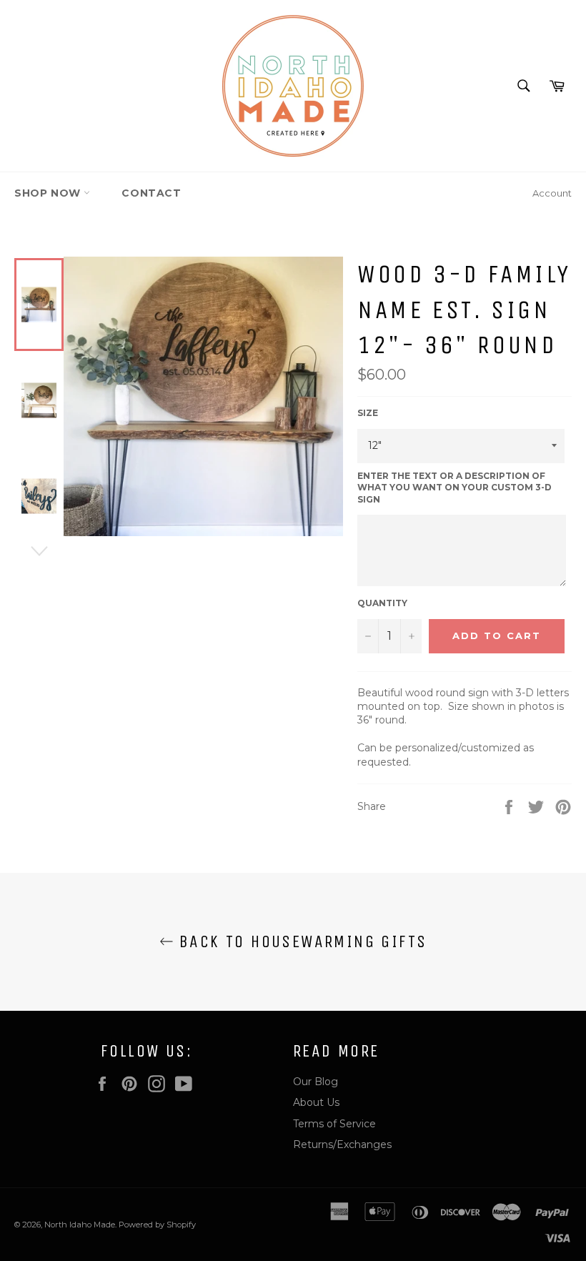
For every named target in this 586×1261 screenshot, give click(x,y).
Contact (151, 193)
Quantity (382, 603)
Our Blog (315, 1081)
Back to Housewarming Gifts (300, 941)
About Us (316, 1102)
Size (367, 412)
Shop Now (49, 193)
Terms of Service (334, 1123)
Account (552, 193)
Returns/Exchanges (342, 1144)
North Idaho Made (79, 1225)
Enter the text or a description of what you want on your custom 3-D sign (454, 487)
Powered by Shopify (157, 1225)
